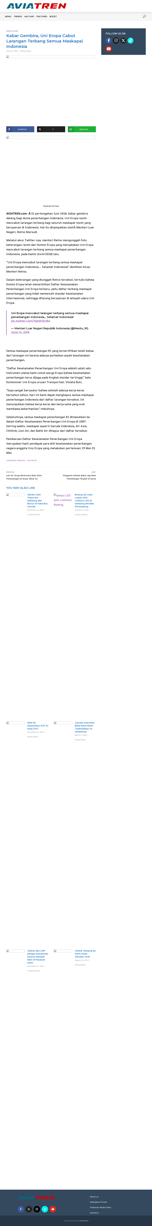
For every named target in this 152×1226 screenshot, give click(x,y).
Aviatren (84, 1221)
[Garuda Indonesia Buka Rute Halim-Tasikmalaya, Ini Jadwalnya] (63, 833)
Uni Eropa (32, 460)
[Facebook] (109, 41)
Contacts (94, 1212)
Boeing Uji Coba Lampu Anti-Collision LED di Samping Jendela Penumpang (84, 500)
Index (9, 31)
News (8, 16)
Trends (18, 16)
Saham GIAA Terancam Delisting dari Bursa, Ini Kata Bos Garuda (37, 500)
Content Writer (33, 514)
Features (42, 16)
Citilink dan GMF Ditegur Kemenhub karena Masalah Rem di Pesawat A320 (37, 956)
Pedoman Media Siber (100, 1207)
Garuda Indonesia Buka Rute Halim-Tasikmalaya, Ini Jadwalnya (84, 727)
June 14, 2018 (20, 332)
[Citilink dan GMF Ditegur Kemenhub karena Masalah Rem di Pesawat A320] (15, 1061)
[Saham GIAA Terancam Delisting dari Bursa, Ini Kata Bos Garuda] (15, 498)
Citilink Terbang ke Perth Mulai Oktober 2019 (85, 953)
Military (29, 16)
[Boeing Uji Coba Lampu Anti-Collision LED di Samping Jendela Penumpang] (63, 605)
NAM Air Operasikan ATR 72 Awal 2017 (37, 725)
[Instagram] (116, 41)
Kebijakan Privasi (98, 1202)
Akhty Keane (25, 51)
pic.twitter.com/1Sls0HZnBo (30, 321)
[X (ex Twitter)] (123, 41)
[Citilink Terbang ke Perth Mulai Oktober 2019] (63, 1061)
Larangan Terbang (15, 460)
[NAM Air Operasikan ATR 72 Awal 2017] (15, 833)
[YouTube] (109, 49)
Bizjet (53, 16)
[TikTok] (130, 41)
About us (94, 1196)
